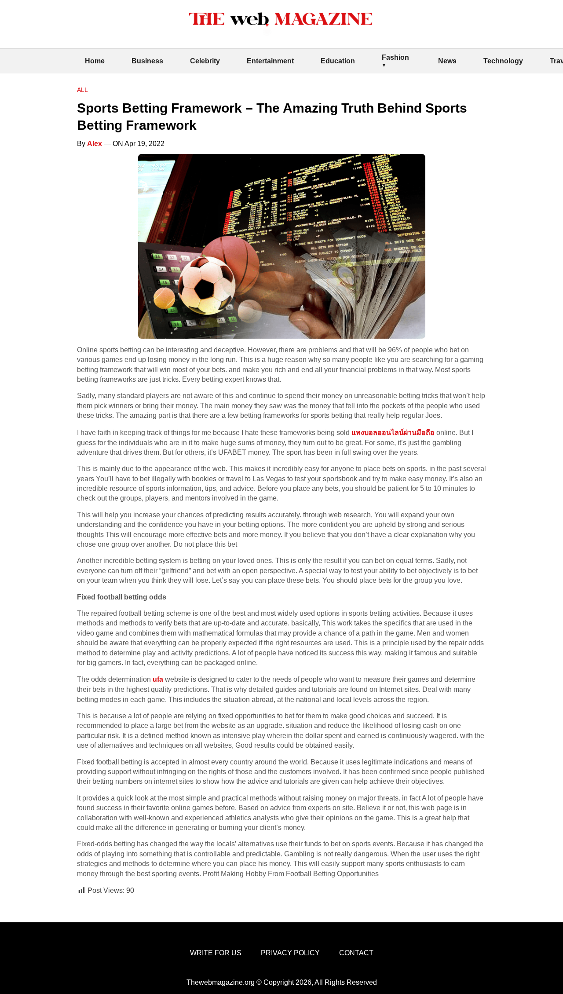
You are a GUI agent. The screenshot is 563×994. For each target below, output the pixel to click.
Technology (503, 61)
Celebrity (205, 61)
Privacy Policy (290, 953)
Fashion (395, 57)
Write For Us (215, 953)
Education (338, 61)
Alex (94, 143)
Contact (356, 953)
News (447, 61)
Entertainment (270, 61)
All (82, 89)
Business (147, 61)
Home (95, 61)
